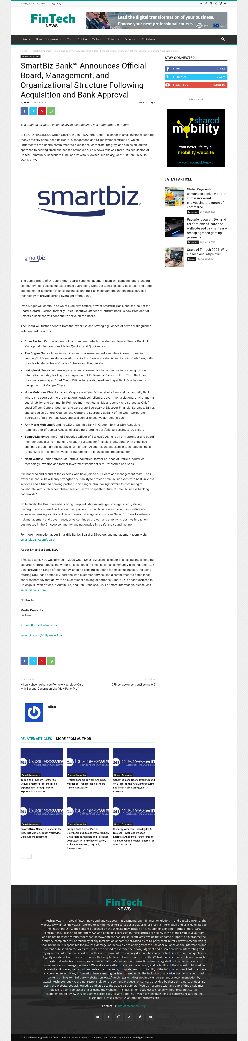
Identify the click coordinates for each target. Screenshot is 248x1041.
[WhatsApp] (51, 111)
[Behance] (201, 3)
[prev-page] (23, 856)
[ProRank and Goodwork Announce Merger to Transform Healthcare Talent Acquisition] (88, 762)
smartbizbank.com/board (38, 539)
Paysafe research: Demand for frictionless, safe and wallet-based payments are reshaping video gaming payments (207, 228)
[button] (222, 39)
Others (129, 39)
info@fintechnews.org (131, 1006)
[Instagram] (211, 3)
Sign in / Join (58, 3)
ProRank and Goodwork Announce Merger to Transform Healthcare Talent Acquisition (87, 783)
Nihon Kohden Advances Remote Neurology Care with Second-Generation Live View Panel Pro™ (52, 686)
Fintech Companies (47, 39)
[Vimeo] (220, 3)
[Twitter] (216, 3)
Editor (27, 102)
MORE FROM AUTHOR (73, 739)
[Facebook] (206, 3)
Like (222, 68)
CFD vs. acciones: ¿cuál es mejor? (133, 684)
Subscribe (219, 84)
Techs (95, 39)
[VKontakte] (225, 3)
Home (26, 39)
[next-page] (29, 856)
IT (68, 39)
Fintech (112, 39)
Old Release (148, 39)
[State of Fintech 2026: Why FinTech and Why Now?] (174, 257)
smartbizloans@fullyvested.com (42, 635)
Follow (220, 76)
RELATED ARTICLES (36, 739)
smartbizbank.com (33, 590)
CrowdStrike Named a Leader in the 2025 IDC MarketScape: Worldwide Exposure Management (41, 833)
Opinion (82, 39)
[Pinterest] (42, 111)
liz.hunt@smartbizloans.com (40, 625)
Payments (192, 212)
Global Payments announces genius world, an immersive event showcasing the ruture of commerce (207, 198)
